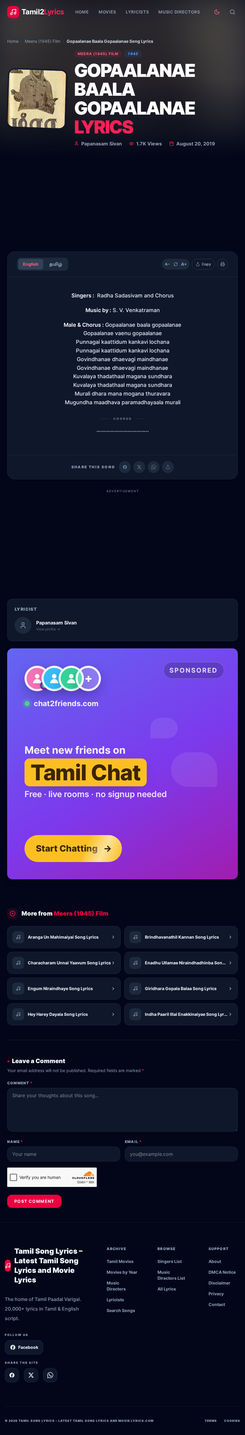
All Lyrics (166, 1288)
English (31, 264)
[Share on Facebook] (125, 467)
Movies (107, 11)
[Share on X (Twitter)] (139, 467)
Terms (211, 1420)
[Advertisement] (122, 202)
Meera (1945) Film (42, 41)
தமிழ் (55, 264)
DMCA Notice (222, 1272)
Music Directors (179, 11)
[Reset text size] (176, 264)
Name (15, 1141)
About (215, 1261)
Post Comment (34, 1201)
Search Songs (121, 1310)
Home (82, 11)
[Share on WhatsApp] (154, 467)
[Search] (232, 12)
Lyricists (137, 11)
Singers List (169, 1261)
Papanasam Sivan (101, 144)
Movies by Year (122, 1272)
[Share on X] (31, 1375)
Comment (20, 1083)
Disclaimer (219, 1282)
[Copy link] (168, 467)
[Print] (222, 264)
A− (167, 264)
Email (133, 1141)
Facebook (28, 1347)
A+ (184, 264)
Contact (217, 1304)
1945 (133, 53)
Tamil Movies (120, 1261)
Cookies (232, 1420)
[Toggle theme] (217, 12)
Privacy (216, 1293)
